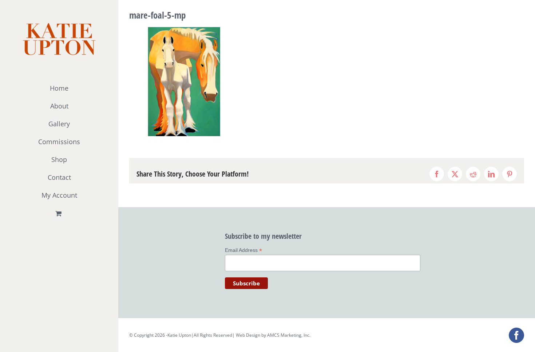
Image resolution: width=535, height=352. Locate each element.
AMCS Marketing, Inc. (288, 335)
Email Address (243, 250)
